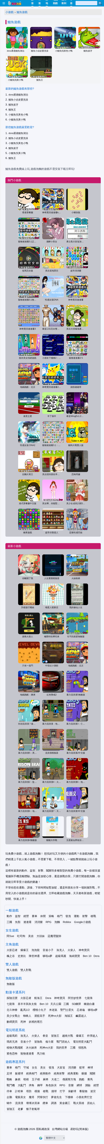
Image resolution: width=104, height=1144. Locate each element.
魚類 (17, 922)
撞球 (54, 1091)
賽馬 (90, 1079)
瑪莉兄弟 (12, 1041)
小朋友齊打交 (84, 1097)
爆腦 (84, 1073)
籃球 (82, 1067)
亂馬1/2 (25, 1009)
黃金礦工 (64, 1103)
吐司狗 (21, 936)
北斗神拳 (12, 1009)
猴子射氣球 (33, 1108)
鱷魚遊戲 (22, 12)
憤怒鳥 (82, 1047)
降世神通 (34, 955)
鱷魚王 (12, 109)
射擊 (85, 916)
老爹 (20, 1108)
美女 (43, 1067)
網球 (79, 1085)
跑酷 (81, 1079)
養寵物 (83, 1091)
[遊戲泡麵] (14, 3)
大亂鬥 (22, 1085)
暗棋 (26, 1079)
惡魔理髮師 (54, 936)
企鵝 (9, 1097)
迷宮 (93, 1091)
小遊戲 (9, 12)
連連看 (27, 922)
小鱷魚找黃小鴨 (17, 119)
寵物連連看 (27, 1053)
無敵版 (11, 983)
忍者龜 (81, 1009)
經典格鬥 (31, 1073)
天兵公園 (55, 1003)
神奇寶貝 (84, 950)
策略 (51, 916)
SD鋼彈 (76, 1003)
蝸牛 (9, 1103)
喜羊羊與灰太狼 (27, 1003)
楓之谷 (11, 955)
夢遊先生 (56, 1097)
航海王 (38, 998)
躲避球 (19, 1073)
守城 (26, 1067)
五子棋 (36, 1079)
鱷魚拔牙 (13, 104)
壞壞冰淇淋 (33, 1103)
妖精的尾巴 (35, 1021)
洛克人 (60, 950)
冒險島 (38, 1041)
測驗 (87, 1085)
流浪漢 (19, 1103)
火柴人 (72, 950)
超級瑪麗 (60, 955)
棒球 (90, 1067)
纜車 (45, 1103)
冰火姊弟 (31, 1047)
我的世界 (61, 1047)
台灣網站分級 (60, 1129)
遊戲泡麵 (22, 1129)
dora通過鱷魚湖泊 (18, 94)
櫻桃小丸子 (39, 1009)
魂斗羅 (49, 1041)
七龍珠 (88, 998)
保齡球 (72, 1091)
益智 (17, 916)
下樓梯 (69, 1097)
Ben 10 (87, 955)
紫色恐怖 (12, 1053)
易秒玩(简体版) (79, 1129)
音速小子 (48, 950)
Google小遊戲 (82, 922)
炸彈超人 (92, 1035)
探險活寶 (12, 998)
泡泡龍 (36, 950)
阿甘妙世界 (75, 998)
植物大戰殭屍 (15, 1047)
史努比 (22, 955)
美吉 (31, 936)
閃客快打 (42, 1097)
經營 (26, 916)
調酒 (53, 1103)
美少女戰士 (13, 1015)
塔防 (29, 1091)
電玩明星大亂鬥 (82, 1041)
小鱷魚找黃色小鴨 (18, 114)
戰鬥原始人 (63, 1041)
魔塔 (31, 1097)
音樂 (71, 1085)
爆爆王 (24, 950)
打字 (62, 1091)
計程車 (19, 1091)
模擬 (37, 1091)
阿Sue (10, 936)
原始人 (91, 1103)
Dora (96, 955)
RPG (48, 922)
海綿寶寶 (74, 955)
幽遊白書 (89, 1003)
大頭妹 (41, 936)
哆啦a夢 (47, 955)
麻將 (45, 1079)
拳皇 (45, 1035)
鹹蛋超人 (81, 1015)
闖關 (92, 1073)
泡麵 (57, 922)
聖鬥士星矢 (67, 1009)
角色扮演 (51, 1085)
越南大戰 (67, 1035)
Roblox (67, 922)
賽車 (34, 916)
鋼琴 (40, 1085)
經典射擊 (59, 1073)
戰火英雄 (78, 1103)
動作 (9, 916)
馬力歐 (41, 1053)
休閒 (43, 916)
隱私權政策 (43, 1129)
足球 (9, 1073)
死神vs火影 (55, 1015)
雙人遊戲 (12, 969)
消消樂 (39, 922)
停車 (9, 1091)
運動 (76, 916)
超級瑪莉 (12, 1035)
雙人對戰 (25, 969)
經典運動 (73, 1073)
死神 (23, 1021)
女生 (34, 1067)
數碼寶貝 (12, 1021)
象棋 (17, 1079)
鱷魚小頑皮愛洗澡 (18, 99)
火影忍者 (12, 950)
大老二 (55, 1079)
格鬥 (59, 916)
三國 (9, 922)
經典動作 (45, 1073)
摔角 (31, 1085)
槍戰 (93, 916)
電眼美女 (20, 1097)
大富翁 (61, 1067)
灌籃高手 (39, 1015)
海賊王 (69, 1015)
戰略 (9, 1079)
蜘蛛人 (27, 1015)
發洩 (68, 916)
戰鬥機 (11, 1085)
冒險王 (55, 1035)
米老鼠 (53, 1009)
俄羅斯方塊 (69, 1079)
